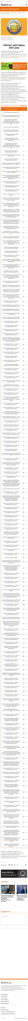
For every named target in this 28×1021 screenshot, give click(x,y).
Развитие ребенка (5, 1003)
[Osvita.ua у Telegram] (4, 1018)
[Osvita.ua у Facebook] (1, 1018)
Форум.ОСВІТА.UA (5, 1001)
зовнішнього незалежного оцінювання (13, 78)
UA (4, 1)
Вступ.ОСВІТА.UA (4, 999)
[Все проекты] (26, 1)
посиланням (7, 101)
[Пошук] (10, 1)
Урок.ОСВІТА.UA (4, 994)
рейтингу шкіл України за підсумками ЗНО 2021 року (13, 56)
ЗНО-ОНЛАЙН (4, 996)
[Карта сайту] (8, 1)
